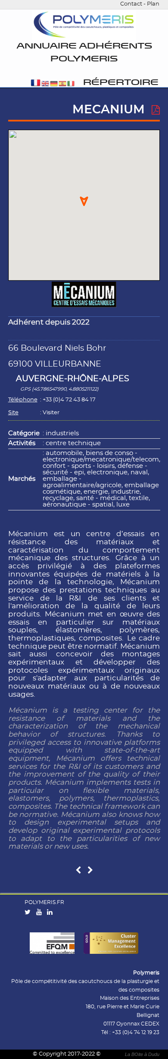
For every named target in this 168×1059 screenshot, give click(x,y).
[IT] (71, 84)
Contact (131, 4)
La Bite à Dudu (142, 1054)
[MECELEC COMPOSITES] (90, 871)
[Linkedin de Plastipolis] (51, 912)
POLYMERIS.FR (44, 902)
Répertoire (121, 83)
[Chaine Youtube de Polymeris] (41, 912)
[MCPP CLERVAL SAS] (78, 871)
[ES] (62, 84)
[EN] (45, 84)
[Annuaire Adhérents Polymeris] (84, 25)
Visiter (51, 413)
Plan (153, 4)
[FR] (35, 84)
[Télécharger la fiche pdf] (156, 110)
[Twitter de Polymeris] (29, 912)
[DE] (54, 84)
